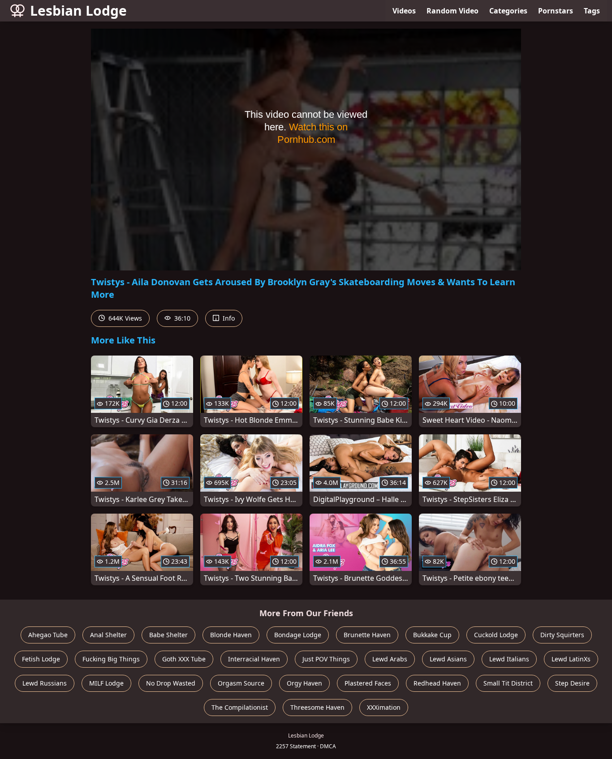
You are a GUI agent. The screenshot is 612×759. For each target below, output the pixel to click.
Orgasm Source (241, 683)
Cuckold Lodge (496, 634)
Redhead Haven (437, 683)
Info (228, 318)
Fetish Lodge (41, 659)
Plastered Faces (368, 683)
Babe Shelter (168, 634)
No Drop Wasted (170, 683)
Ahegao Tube (48, 634)
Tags (592, 11)
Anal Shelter (108, 634)
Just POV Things (326, 659)
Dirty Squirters (562, 634)
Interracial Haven (254, 659)
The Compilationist (239, 707)
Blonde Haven (231, 634)
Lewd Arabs (389, 659)
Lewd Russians (44, 683)
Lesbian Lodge (78, 10)
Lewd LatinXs (571, 659)
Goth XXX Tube (184, 659)
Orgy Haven (304, 683)
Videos (404, 11)
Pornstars (555, 11)
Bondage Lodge (297, 634)
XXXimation (384, 707)
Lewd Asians (448, 659)
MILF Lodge (106, 683)
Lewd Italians (509, 659)
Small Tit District (508, 683)
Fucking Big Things (111, 659)
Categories (508, 11)
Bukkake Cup (432, 634)
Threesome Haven (317, 707)
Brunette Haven (367, 634)
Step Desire (572, 683)
